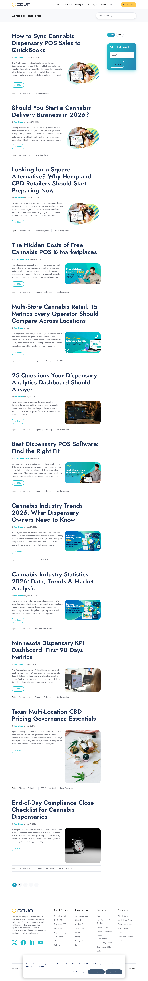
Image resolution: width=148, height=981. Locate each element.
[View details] (40, 942)
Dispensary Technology (43, 292)
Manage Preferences (114, 972)
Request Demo (129, 4)
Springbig (79, 928)
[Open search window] (118, 4)
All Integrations (81, 916)
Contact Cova (123, 940)
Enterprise (58, 945)
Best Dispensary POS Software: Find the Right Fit (55, 447)
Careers (121, 932)
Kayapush (79, 940)
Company (123, 910)
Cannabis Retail (24, 93)
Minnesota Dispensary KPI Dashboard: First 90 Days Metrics (48, 650)
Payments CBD (60, 924)
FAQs (99, 951)
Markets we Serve (125, 920)
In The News (123, 928)
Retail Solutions (62, 910)
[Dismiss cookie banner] (121, 959)
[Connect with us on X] (14, 942)
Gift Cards (58, 936)
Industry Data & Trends (43, 560)
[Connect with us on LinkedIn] (32, 942)
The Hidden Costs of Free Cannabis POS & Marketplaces (54, 248)
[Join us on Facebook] (23, 942)
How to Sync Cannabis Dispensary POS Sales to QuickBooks (46, 43)
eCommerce (59, 940)
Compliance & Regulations (44, 868)
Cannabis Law (102, 927)
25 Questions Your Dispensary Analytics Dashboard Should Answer (54, 382)
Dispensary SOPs (104, 947)
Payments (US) (60, 932)
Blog (98, 916)
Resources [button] (105, 4)
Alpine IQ (79, 924)
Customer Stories (125, 924)
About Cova (123, 916)
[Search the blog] (133, 16)
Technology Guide (104, 942)
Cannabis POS (60, 916)
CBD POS (58, 920)
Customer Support (125, 936)
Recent (111, 34)
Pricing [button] (78, 4)
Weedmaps (80, 932)
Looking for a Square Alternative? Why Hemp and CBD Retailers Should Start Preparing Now (51, 180)
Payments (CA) (60, 928)
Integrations (81, 910)
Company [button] (91, 4)
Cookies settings (78, 972)
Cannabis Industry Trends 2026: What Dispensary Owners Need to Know (47, 512)
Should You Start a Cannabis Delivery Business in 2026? (51, 111)
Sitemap (132, 968)
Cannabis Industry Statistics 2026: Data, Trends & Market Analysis (53, 581)
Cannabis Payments (42, 93)
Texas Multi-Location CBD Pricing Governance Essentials (54, 715)
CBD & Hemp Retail (61, 230)
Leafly (77, 936)
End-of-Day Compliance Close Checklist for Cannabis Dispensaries (53, 809)
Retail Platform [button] (63, 4)
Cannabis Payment (104, 931)
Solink (77, 945)
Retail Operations (41, 155)
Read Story (17, 85)
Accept (96, 972)
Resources (102, 910)
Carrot (78, 920)
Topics (119, 34)
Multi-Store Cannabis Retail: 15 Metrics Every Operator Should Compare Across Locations (55, 313)
